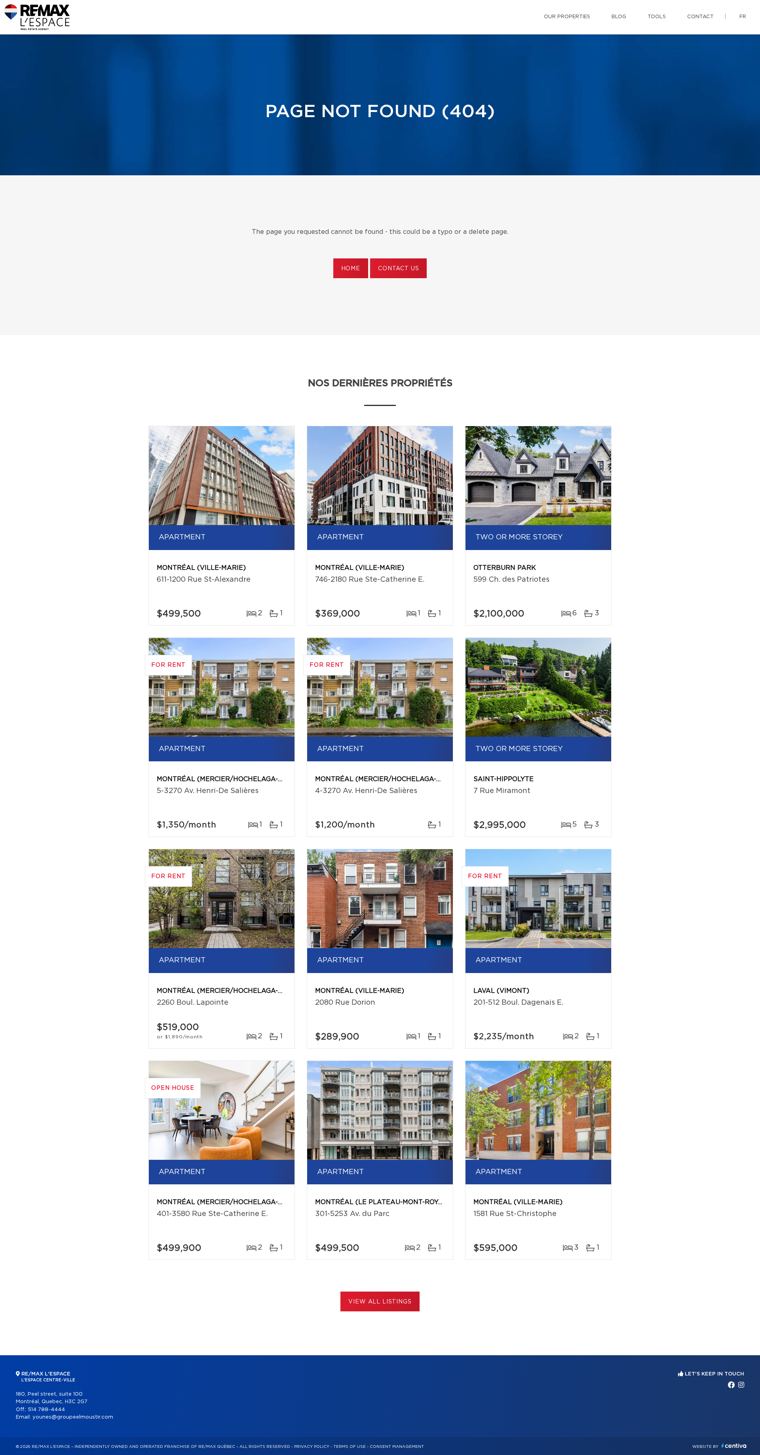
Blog (619, 16)
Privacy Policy (311, 1447)
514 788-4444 (46, 1409)
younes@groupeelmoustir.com (72, 1417)
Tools (657, 16)
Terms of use (349, 1447)
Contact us (398, 268)
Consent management (397, 1447)
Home (350, 268)
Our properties (567, 16)
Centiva (734, 1445)
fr (742, 16)
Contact (700, 16)
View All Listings (379, 1302)
